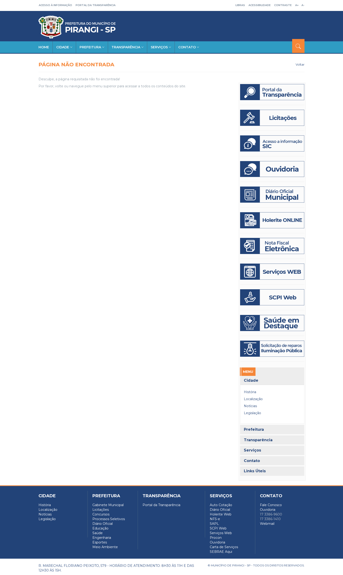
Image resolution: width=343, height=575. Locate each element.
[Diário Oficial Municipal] (272, 195)
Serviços (159, 47)
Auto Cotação (221, 505)
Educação (100, 528)
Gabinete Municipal (108, 505)
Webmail (267, 524)
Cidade (62, 47)
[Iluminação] (272, 323)
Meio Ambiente (105, 547)
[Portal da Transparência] (272, 92)
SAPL (214, 524)
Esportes (99, 542)
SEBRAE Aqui (221, 552)
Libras (240, 5)
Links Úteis (255, 471)
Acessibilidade (259, 5)
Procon (216, 538)
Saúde (97, 533)
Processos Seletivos (108, 519)
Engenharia (101, 538)
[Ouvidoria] (272, 169)
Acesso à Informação (55, 5)
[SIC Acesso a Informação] (272, 143)
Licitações (100, 510)
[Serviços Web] (272, 272)
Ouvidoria (217, 542)
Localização (253, 399)
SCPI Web (218, 528)
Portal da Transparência (96, 5)
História (250, 392)
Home (43, 47)
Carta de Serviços (224, 547)
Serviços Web (221, 533)
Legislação (252, 413)
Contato (187, 47)
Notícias (250, 406)
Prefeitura (90, 47)
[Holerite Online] (272, 220)
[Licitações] (272, 118)
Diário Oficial (102, 524)
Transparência (126, 47)
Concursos (100, 514)
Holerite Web (220, 514)
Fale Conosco (271, 505)
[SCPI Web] (272, 297)
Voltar (300, 64)
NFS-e (215, 519)
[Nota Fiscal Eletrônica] (272, 246)
